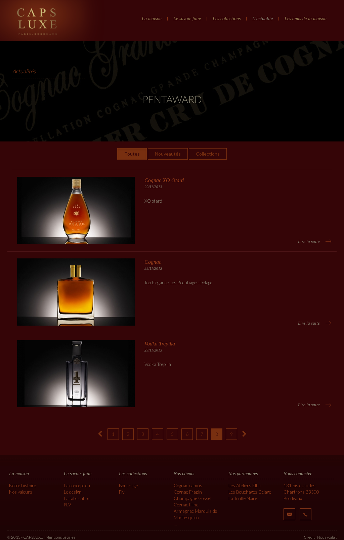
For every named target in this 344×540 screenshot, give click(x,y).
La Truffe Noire (242, 498)
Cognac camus (188, 485)
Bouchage (128, 485)
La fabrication (77, 498)
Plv (121, 492)
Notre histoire (22, 485)
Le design (73, 492)
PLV (67, 504)
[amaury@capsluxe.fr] (289, 514)
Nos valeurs (20, 492)
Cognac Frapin (188, 492)
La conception (77, 485)
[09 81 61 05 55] (305, 514)
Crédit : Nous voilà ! (320, 537)
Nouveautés (168, 154)
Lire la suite (309, 241)
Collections (208, 154)
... (175, 524)
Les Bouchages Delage (249, 492)
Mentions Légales (60, 537)
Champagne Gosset (193, 498)
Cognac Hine (186, 504)
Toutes (132, 154)
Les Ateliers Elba (244, 485)
